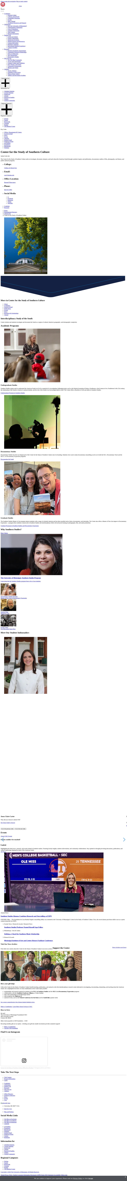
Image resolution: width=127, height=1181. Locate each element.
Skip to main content (21, 1)
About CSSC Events (6, 836)
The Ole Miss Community (15, 60)
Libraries (6, 138)
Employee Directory (9, 1095)
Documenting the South (7, 459)
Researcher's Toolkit (13, 57)
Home (6, 210)
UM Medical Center (9, 126)
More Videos (4, 533)
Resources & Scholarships (11, 313)
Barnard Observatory (10, 182)
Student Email (8, 140)
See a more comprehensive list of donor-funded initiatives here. (18, 1002)
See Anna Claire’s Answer (8, 822)
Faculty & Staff (8, 134)
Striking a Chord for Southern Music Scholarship (21, 934)
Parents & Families (9, 97)
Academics (7, 13)
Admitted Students (9, 91)
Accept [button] (90, 1178)
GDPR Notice (41, 1175)
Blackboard (7, 146)
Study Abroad (11, 21)
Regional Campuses (13, 44)
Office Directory (8, 1094)
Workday (6, 147)
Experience (7, 144)
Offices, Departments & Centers (13, 132)
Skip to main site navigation (8, 1)
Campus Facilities (12, 47)
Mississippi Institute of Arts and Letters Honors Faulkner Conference (28, 940)
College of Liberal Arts (10, 168)
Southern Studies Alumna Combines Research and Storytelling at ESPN (26, 916)
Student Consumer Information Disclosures (25, 1175)
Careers (6, 1136)
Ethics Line (64, 1175)
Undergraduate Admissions (15, 27)
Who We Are (7, 58)
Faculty (10, 20)
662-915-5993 (8, 189)
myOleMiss (7, 143)
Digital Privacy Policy (7, 1175)
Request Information (13, 33)
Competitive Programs (14, 18)
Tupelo (6, 120)
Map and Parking (9, 1112)
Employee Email (8, 141)
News (5, 135)
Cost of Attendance (13, 29)
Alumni (6, 96)
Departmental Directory (10, 212)
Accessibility (57, 1175)
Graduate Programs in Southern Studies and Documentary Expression (20, 526)
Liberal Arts (7, 213)
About (6, 304)
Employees (7, 94)
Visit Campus (11, 32)
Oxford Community (9, 100)
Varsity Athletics (12, 71)
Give (20, 6)
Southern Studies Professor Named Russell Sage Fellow (23, 927)
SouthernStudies (28, 1068)
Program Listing (12, 15)
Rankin (6, 125)
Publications (7, 308)
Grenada (6, 123)
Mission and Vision (13, 67)
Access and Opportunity (14, 61)
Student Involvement (13, 40)
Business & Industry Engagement (17, 50)
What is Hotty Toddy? (14, 74)
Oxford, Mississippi (13, 38)
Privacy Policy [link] (77, 1178)
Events (6, 137)
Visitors (6, 99)
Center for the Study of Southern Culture (12, 1068)
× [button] (125, 1177)
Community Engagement (14, 66)
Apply (6, 1080)
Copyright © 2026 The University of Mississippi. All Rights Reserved (20, 1172)
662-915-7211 (8, 1109)
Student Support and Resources (16, 41)
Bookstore (7, 1137)
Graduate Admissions (13, 30)
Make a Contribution (6, 1006)
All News (3, 851)
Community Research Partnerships (17, 52)
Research (6, 49)
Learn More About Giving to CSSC (22, 1006)
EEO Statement (49, 1175)
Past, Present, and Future (14, 64)
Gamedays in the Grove (14, 72)
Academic (7, 206)
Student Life (7, 35)
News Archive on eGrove (119, 947)
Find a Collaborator (13, 54)
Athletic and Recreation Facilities (17, 75)
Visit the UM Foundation (11, 1028)
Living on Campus (13, 37)
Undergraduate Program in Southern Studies (13, 393)
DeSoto (6, 118)
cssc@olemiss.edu (9, 175)
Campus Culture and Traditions (16, 63)
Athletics (6, 69)
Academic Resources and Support (17, 23)
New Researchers (12, 55)
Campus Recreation (13, 43)
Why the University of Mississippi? (17, 26)
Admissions (7, 24)
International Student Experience (16, 46)
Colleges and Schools (13, 16)
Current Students (8, 93)
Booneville (7, 122)
